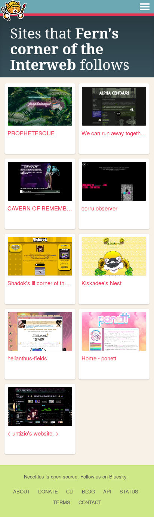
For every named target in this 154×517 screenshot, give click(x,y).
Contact (89, 502)
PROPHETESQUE (31, 133)
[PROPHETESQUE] (40, 106)
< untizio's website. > (33, 433)
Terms (61, 502)
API (107, 491)
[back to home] (13, 10)
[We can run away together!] (114, 106)
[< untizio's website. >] (40, 406)
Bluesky (118, 476)
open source (64, 476)
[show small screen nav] (144, 6)
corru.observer (99, 208)
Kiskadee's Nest (101, 283)
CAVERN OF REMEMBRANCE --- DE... (40, 208)
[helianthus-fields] (40, 331)
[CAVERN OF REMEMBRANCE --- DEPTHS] (40, 181)
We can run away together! (114, 133)
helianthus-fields (27, 358)
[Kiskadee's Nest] (114, 256)
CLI (70, 491)
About (21, 491)
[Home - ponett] (114, 331)
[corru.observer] (114, 181)
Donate (48, 491)
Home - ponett (98, 358)
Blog (88, 491)
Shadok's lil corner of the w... (40, 283)
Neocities (34, 476)
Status (129, 491)
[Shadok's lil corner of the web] (40, 256)
